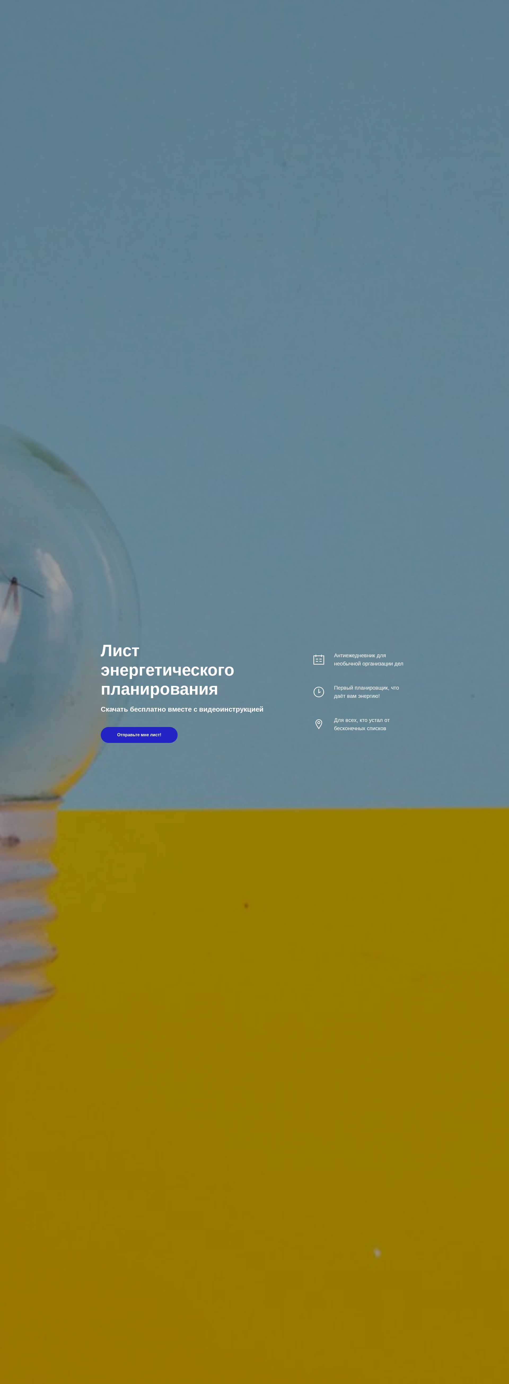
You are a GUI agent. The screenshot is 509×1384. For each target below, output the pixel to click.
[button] (139, 735)
